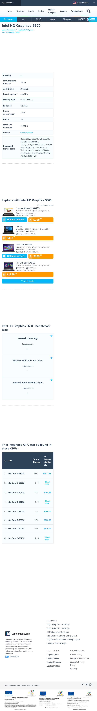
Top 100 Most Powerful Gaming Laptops (64, 640)
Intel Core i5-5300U (16, 474)
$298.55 (47, 493)
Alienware (67, 19)
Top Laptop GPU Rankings (58, 628)
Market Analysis (52, 11)
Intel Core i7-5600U (16, 483)
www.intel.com (26, 133)
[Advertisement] (27, 53)
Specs (31, 11)
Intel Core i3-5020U (16, 493)
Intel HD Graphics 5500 (10, 32)
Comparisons (77, 11)
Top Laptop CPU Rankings (58, 625)
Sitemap (73, 669)
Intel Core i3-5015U (16, 502)
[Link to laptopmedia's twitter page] (86, 685)
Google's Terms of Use (79, 658)
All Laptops (8, 19)
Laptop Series (53, 658)
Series (41, 11)
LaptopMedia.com (8, 30)
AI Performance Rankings (58, 632)
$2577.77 (47, 474)
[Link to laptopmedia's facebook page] (83, 685)
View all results (27, 281)
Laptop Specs (53, 655)
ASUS (38, 19)
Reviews (20, 11)
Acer (24, 19)
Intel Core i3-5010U (16, 538)
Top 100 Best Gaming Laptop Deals (62, 636)
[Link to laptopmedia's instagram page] (90, 685)
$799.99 (47, 520)
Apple (52, 19)
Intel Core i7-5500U (16, 512)
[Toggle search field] (88, 11)
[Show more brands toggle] (93, 19)
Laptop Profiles (53, 666)
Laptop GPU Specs (26, 30)
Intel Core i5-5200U (16, 520)
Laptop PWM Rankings (56, 643)
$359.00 (47, 512)
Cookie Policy (76, 655)
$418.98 (47, 529)
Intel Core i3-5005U (16, 529)
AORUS (81, 19)
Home (9, 11)
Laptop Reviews (54, 662)
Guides (63, 11)
